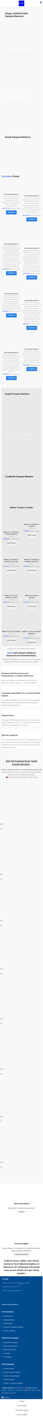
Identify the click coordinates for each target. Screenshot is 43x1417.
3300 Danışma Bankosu (11, 194)
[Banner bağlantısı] (21, 28)
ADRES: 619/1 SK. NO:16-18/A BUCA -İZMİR (16, 1283)
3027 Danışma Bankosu (31, 195)
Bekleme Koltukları (10, 1349)
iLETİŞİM (5, 1279)
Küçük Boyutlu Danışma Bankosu (11, 300)
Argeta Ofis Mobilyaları (10, 1304)
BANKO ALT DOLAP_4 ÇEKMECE (32, 596)
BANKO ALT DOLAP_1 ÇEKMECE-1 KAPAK (11, 596)
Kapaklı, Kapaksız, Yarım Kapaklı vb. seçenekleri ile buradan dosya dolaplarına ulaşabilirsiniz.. (21, 1249)
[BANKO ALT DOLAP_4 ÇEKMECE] (31, 584)
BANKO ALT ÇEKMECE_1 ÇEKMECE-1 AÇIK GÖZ (11, 560)
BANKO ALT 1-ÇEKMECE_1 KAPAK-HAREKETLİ (11, 533)
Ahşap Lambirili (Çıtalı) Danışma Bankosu (32, 254)
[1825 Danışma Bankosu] (11, 341)
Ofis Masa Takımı (9, 1368)
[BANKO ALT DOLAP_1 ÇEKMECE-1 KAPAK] (11, 584)
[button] (11, 543)
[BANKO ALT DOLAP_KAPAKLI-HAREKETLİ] (31, 620)
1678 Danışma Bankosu (11, 293)
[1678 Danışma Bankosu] (11, 286)
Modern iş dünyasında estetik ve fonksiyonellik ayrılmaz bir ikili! (21, 769)
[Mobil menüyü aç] (3, 3)
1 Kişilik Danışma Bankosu (10, 197)
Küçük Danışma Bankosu (10, 303)
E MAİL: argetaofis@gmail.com (12, 1290)
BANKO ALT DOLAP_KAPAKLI (11, 631)
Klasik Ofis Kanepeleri (10, 1346)
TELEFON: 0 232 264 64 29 (12, 1286)
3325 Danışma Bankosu (31, 248)
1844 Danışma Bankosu (31, 300)
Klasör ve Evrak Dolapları (12, 1376)
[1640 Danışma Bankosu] (31, 339)
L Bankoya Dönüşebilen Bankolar (11, 264)
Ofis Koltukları (8, 1316)
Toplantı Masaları (9, 1379)
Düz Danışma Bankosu (12, 299)
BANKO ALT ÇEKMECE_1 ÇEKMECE (31, 525)
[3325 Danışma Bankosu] (31, 234)
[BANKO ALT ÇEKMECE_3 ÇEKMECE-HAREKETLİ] (31, 552)
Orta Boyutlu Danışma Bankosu (11, 266)
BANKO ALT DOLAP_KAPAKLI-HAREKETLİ (31, 632)
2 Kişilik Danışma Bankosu (12, 198)
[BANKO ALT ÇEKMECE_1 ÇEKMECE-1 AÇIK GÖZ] (11, 552)
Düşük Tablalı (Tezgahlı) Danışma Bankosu (32, 202)
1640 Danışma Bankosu (31, 349)
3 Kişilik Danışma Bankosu (11, 247)
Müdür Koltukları (9, 1320)
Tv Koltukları (8, 1357)
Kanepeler (7, 1353)
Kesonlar (11, 536)
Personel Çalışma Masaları (12, 1372)
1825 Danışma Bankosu (11, 352)
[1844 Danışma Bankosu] (31, 290)
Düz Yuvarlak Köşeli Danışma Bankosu (11, 262)
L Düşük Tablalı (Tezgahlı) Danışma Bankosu (31, 205)
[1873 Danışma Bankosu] (11, 232)
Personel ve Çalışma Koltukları (13, 1327)
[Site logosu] (21, 3)
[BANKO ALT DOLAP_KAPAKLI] (11, 620)
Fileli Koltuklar (8, 1323)
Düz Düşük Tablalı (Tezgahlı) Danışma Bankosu (11, 256)
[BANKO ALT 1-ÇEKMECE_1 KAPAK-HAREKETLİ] (11, 520)
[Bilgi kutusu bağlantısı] (21, 675)
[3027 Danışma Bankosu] (31, 187)
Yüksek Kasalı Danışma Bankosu (12, 205)
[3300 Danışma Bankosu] (11, 186)
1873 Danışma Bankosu (11, 243)
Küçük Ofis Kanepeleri (11, 1342)
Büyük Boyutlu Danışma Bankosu (12, 249)
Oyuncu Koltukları (9, 1331)
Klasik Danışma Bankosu (31, 262)
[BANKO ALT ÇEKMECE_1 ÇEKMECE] (31, 516)
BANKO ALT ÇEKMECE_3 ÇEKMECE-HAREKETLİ (31, 560)
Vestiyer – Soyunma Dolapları (13, 1383)
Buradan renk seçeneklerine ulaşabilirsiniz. (21, 1208)
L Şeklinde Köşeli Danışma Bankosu (10, 200)
